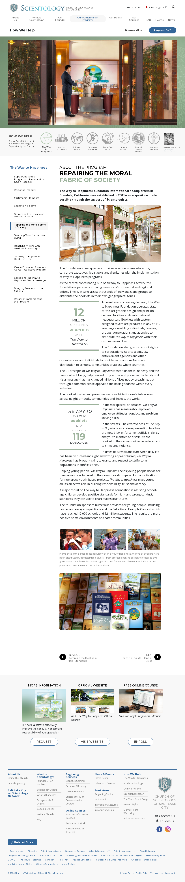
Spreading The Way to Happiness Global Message (30, 279)
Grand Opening (16, 783)
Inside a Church (45, 814)
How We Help (22, 30)
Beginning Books (104, 794)
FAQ (148, 20)
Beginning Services (72, 776)
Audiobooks (101, 799)
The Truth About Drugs (136, 799)
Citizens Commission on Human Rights (55, 864)
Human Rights (131, 804)
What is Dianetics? (46, 795)
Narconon (63, 860)
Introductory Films (104, 810)
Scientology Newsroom (125, 851)
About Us (15, 18)
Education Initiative (25, 205)
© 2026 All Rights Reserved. (36, 873)
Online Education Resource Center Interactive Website (30, 268)
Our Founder (60, 18)
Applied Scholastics (82, 860)
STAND (11, 860)
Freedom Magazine (155, 855)
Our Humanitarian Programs (87, 18)
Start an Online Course (51, 855)
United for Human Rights (143, 860)
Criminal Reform (132, 788)
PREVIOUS (74, 655)
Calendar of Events (105, 783)
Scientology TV (156, 7)
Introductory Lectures (106, 804)
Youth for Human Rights (20, 864)
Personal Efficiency (76, 786)
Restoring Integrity (25, 189)
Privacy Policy (127, 873)
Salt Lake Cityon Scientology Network (18, 793)
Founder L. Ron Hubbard (45, 782)
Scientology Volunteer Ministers (81, 855)
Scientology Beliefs (47, 789)
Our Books (115, 17)
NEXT (149, 655)
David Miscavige (148, 851)
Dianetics (32, 851)
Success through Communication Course (75, 800)
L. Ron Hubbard (15, 851)
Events (159, 20)
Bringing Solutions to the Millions (28, 289)
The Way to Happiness (28, 167)
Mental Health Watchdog (131, 811)
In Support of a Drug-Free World (111, 860)
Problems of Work (75, 823)
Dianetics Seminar (75, 780)
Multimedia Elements (26, 197)
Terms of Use (156, 873)
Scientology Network (51, 851)
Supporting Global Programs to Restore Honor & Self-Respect (30, 179)
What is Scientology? (36, 18)
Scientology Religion (75, 851)
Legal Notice (171, 873)
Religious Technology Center (22, 855)
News (171, 20)
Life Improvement (75, 791)
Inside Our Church (18, 778)
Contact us (135, 7)
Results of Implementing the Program (28, 300)
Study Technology (133, 783)
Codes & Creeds (46, 808)
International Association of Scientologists (121, 855)
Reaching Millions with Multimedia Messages (27, 247)
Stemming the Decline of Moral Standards (82, 659)
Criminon (49, 860)
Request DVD (162, 30)
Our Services (134, 18)
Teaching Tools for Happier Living (136, 659)
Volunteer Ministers (134, 818)
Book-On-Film (27, 257)
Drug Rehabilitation (134, 793)
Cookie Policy (142, 873)
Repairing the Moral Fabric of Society (30, 226)
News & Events (104, 774)
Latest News (101, 778)
